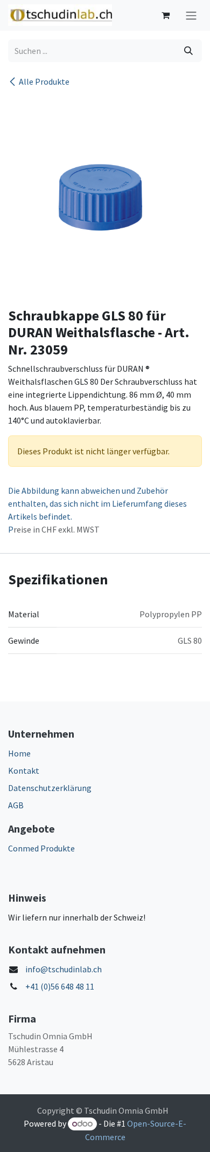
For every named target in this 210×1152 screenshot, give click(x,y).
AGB (16, 805)
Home (19, 753)
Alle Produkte (44, 81)
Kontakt (23, 770)
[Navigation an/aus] (191, 15)
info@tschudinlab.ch (63, 969)
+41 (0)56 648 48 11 (59, 986)
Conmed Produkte (41, 848)
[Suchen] (188, 50)
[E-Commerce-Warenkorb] (165, 15)
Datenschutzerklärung (50, 787)
